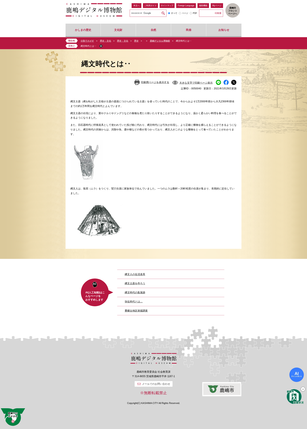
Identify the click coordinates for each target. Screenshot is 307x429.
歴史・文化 (105, 41)
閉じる (100, 46)
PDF (195, 13)
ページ (185, 13)
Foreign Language (186, 5)
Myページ (216, 5)
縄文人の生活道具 (135, 274)
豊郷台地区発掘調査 (136, 310)
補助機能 (203, 5)
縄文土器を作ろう (135, 283)
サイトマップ (167, 5)
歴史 (136, 41)
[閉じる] (303, 389)
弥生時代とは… (134, 301)
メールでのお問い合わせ (156, 384)
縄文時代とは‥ (88, 46)
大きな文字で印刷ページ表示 (196, 82)
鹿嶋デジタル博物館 (160, 41)
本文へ (136, 5)
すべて (174, 13)
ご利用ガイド (150, 5)
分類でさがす (87, 41)
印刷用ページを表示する (155, 82)
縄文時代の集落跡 (135, 292)
